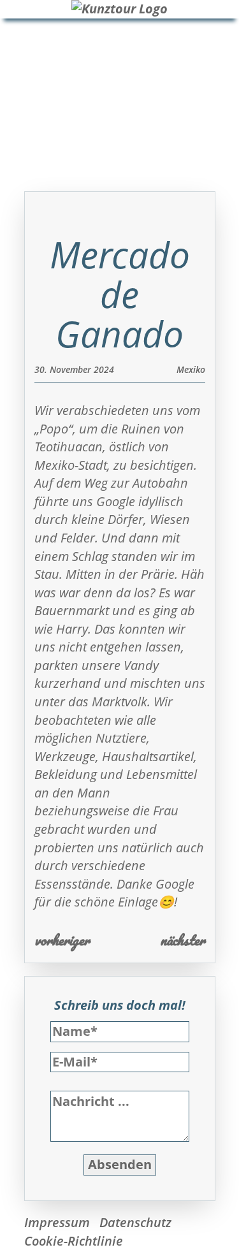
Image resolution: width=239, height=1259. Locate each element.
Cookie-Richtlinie (73, 1240)
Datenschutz (135, 1222)
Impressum (57, 1222)
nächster (182, 940)
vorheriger (62, 940)
